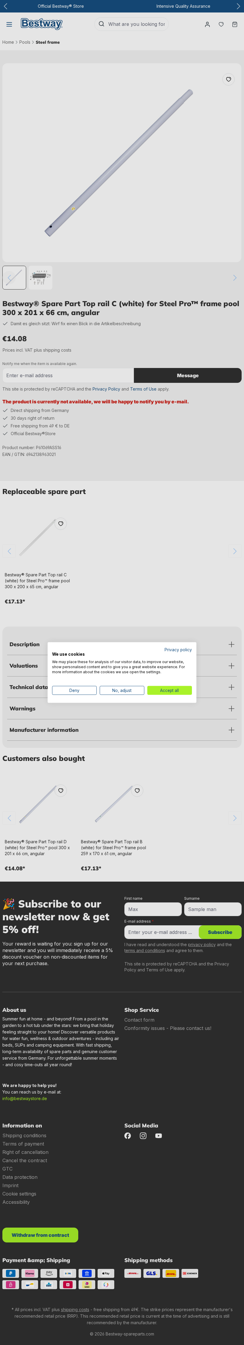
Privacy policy (178, 649)
